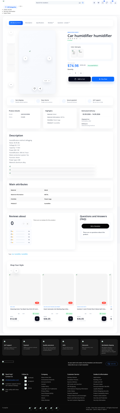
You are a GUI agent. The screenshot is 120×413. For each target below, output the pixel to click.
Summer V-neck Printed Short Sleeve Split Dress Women (91, 309)
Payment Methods (72, 393)
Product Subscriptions (99, 395)
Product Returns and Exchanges (76, 395)
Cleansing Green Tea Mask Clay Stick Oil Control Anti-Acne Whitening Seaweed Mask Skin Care (24, 309)
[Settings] (107, 2)
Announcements (46, 382)
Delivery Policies (72, 377)
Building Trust (97, 379)
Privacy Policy (45, 391)
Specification (40, 23)
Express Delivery (72, 382)
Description (28, 23)
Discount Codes (98, 384)
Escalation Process (72, 379)
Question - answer (63, 23)
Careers (43, 384)
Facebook (29, 377)
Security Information (99, 400)
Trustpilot (5, 408)
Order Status (71, 391)
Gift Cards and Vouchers (74, 384)
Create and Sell (97, 382)
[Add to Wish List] (35, 88)
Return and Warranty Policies (76, 398)
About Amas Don (46, 377)
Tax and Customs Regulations (76, 400)
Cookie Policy (45, 386)
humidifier (18, 254)
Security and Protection (100, 398)
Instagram (29, 381)
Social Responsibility (47, 393)
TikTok (29, 388)
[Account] (115, 2)
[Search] (82, 2)
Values (43, 398)
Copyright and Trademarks (49, 389)
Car (13, 254)
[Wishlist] (98, 2)
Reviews (51, 23)
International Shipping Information (77, 389)
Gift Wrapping (71, 386)
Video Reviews (45, 400)
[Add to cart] (37, 318)
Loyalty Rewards (98, 389)
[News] (94, 2)
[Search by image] (79, 2)
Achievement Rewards (47, 379)
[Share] (40, 88)
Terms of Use (45, 395)
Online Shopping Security (100, 391)
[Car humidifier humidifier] (37, 58)
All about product (16, 23)
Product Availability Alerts (101, 393)
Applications (97, 377)
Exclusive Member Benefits (101, 386)
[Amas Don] (6, 2)
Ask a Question (95, 226)
